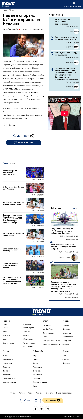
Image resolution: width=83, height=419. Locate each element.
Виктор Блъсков (64, 257)
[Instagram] (47, 408)
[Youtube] (41, 408)
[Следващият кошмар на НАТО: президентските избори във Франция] (64, 218)
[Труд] (41, 312)
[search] (74, 3)
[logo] (8, 4)
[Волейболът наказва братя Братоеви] (35, 250)
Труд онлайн (13, 29)
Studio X (77, 416)
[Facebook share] (5, 125)
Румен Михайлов (72, 239)
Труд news (69, 47)
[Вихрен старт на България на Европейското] (35, 172)
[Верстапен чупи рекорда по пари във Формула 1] (35, 203)
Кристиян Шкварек (71, 297)
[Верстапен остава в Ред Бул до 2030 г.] (35, 234)
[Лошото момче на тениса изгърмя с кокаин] (35, 265)
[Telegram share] (14, 125)
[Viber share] (9, 125)
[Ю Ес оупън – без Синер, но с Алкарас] (35, 188)
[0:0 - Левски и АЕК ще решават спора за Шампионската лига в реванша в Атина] (35, 280)
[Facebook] (35, 408)
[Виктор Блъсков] (74, 257)
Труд (71, 31)
